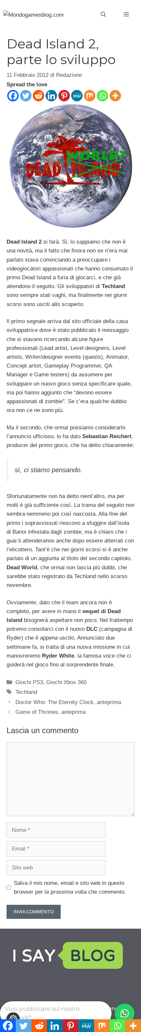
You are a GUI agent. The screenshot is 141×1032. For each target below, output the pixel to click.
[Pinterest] (64, 95)
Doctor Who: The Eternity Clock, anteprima (68, 702)
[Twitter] (25, 95)
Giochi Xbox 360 (66, 682)
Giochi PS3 (29, 682)
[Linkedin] (51, 95)
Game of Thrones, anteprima (50, 712)
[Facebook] (13, 95)
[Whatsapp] (102, 95)
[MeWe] (77, 95)
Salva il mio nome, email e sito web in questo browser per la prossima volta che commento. (70, 887)
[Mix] (89, 95)
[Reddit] (38, 95)
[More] (115, 95)
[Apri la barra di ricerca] (103, 15)
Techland (26, 692)
